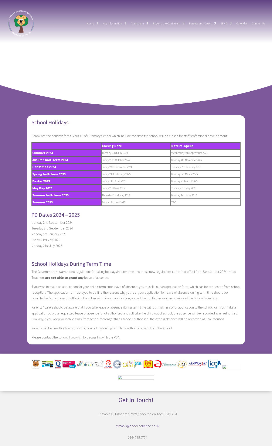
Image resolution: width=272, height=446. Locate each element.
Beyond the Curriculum (166, 23)
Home (90, 23)
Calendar (241, 23)
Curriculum (137, 23)
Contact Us (258, 23)
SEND (224, 23)
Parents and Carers (200, 23)
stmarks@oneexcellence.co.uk (137, 426)
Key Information (112, 23)
